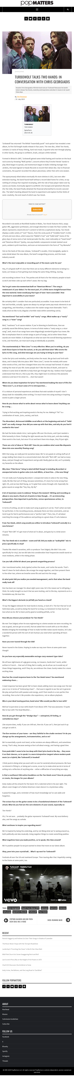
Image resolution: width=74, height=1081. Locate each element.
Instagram (5, 1056)
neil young (7, 912)
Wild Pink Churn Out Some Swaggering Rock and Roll (20, 954)
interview (62, 908)
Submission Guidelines (10, 1019)
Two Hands (43, 912)
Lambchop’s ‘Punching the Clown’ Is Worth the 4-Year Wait (22, 949)
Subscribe (37, 210)
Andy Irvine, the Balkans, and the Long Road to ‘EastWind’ (22, 970)
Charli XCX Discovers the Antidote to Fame (16, 965)
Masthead (5, 1009)
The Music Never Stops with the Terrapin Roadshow (20, 944)
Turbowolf (33, 912)
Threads (5, 1061)
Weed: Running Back (55, 920)
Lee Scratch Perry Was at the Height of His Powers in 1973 (22, 960)
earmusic (44, 908)
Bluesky (5, 1046)
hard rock (53, 908)
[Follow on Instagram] (39, 18)
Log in (45, 214)
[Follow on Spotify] (48, 18)
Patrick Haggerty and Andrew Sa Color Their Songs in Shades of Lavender (27, 938)
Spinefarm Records (20, 912)
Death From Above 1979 (30, 908)
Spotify (5, 1051)
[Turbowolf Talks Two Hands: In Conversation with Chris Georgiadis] (37, 52)
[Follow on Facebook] (35, 18)
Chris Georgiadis (13, 908)
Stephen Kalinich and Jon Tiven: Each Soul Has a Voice (21, 920)
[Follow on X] (26, 18)
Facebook (5, 1037)
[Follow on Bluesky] (30, 18)
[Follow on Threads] (43, 18)
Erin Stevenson (22, 97)
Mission (4, 1014)
